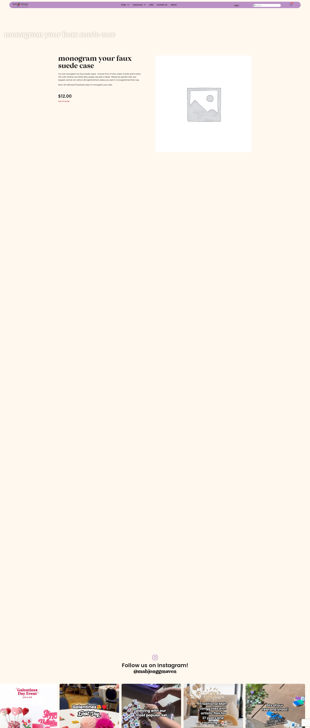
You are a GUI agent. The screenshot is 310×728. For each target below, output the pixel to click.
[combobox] (267, 5)
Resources (137, 5)
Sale (151, 5)
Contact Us (162, 5)
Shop (123, 5)
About (174, 5)
